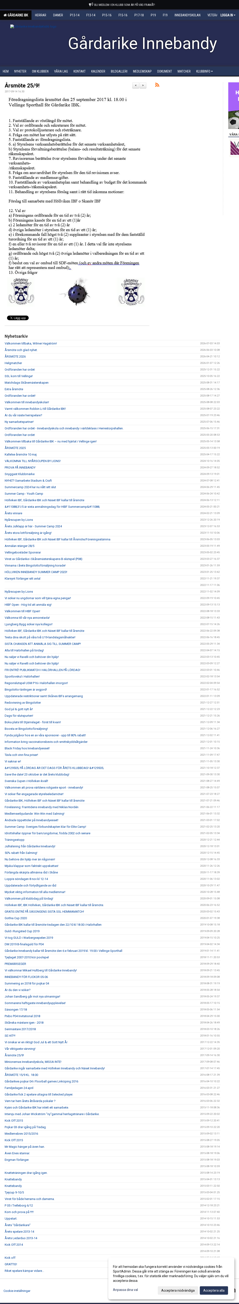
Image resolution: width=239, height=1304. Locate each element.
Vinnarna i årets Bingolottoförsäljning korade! (35, 565)
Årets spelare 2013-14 (19, 1231)
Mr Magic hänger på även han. (25, 1146)
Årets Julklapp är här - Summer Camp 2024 (33, 526)
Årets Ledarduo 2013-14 (21, 1238)
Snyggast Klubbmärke (20, 474)
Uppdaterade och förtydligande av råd (30, 885)
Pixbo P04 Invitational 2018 (22, 1016)
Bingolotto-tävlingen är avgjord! (26, 689)
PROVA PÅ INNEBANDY (20, 467)
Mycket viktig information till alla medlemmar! (35, 892)
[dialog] (171, 1278)
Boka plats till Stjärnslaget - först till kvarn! (33, 722)
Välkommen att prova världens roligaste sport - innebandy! (44, 787)
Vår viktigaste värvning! (20, 1048)
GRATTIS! (11, 1264)
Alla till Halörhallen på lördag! (24, 650)
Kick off (10, 1257)
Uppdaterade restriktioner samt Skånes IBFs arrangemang (44, 696)
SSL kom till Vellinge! (19, 376)
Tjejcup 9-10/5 (14, 1192)
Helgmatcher (13, 363)
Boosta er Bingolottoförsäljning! (26, 728)
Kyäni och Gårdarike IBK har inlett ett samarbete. (37, 1107)
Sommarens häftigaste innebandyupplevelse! (35, 1003)
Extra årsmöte (14, 389)
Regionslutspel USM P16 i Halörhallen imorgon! (36, 683)
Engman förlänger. (17, 1159)
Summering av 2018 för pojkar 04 (27, 983)
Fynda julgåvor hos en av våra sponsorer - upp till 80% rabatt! (45, 735)
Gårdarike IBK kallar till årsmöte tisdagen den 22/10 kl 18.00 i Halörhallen (53, 924)
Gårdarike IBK (17, 15)
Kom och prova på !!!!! (19, 1212)
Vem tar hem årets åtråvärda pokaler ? (30, 1101)
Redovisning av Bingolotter (23, 702)
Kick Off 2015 (14, 1120)
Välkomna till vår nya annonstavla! (27, 617)
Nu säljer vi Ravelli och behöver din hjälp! (32, 657)
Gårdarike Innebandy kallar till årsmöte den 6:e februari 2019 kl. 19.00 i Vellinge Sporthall (63, 951)
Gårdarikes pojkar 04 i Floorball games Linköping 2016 (41, 1081)
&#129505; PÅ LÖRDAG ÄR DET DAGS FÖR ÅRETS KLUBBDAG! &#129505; (54, 768)
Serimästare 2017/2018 (20, 1029)
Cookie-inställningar (17, 1291)
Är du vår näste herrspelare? (23, 415)
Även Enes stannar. (17, 1153)
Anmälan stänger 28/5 (19, 546)
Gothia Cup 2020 (16, 918)
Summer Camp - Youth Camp (24, 493)
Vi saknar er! (13, 761)
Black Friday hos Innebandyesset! (27, 748)
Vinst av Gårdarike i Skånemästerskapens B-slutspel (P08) (43, 559)
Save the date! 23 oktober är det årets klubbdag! (37, 774)
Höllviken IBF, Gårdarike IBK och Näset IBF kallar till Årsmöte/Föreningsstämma (57, 539)
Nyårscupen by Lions (19, 520)
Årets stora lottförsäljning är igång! (28, 533)
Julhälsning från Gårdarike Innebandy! (30, 846)
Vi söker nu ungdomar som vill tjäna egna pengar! (38, 598)
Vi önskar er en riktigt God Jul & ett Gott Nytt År (36, 1042)
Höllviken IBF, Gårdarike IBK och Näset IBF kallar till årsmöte (44, 500)
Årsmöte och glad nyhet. (21, 350)
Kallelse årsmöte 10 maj (21, 454)
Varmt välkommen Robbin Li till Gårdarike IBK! (35, 408)
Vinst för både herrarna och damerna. (30, 1199)
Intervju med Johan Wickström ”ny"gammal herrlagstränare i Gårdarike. (52, 1114)
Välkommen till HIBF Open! (22, 611)
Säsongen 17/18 (16, 1009)
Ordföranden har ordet (20, 369)
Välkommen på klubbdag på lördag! (29, 898)
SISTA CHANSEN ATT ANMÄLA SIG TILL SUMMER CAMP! (43, 644)
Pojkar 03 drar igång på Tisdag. (25, 1127)
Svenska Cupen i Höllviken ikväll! (26, 781)
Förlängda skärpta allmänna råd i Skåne (31, 872)
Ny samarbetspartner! (19, 422)
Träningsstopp (15, 840)
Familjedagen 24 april (19, 1088)
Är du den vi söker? (18, 990)
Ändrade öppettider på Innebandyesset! (31, 820)
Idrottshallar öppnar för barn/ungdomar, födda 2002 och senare (47, 833)
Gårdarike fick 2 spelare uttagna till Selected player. (39, 1094)
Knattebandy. (13, 1179)
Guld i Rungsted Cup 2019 (22, 931)
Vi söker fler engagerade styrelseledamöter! (34, 794)
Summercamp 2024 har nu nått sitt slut (30, 487)
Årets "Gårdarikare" (18, 1225)
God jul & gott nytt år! (19, 709)
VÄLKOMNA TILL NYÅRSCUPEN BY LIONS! (33, 461)
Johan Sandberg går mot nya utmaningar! (32, 996)
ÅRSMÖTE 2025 (15, 448)
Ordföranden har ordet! (20, 395)
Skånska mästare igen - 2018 (24, 1022)
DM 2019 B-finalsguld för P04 (24, 944)
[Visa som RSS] (157, 85)
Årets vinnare (13, 513)
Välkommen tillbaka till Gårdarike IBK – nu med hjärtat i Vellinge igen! (51, 441)
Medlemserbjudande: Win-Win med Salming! (34, 813)
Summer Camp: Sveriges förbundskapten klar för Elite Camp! (45, 826)
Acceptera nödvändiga (178, 1290)
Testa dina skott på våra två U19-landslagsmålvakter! (40, 637)
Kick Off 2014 (14, 1244)
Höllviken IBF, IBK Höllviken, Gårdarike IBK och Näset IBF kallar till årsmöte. (54, 905)
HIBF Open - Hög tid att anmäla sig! (28, 604)
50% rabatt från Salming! (21, 853)
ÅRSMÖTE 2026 (15, 356)
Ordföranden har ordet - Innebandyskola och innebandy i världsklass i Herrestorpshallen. (64, 428)
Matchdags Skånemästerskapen (27, 382)
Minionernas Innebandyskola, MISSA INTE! (33, 1062)
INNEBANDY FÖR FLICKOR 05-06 (26, 977)
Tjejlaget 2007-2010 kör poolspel (27, 957)
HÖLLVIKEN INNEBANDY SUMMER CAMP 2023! (36, 572)
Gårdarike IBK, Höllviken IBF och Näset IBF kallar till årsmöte (44, 800)
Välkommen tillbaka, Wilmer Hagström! (31, 343)
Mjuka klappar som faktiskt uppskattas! (31, 866)
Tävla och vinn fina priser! (21, 755)
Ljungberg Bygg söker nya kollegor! (29, 624)
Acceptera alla (214, 1290)
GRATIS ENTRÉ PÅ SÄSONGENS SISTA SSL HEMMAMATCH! (44, 911)
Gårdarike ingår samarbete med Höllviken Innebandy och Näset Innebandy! (55, 1068)
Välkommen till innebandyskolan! (27, 402)
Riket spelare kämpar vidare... (24, 1271)
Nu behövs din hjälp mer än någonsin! (30, 859)
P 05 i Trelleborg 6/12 (19, 1205)
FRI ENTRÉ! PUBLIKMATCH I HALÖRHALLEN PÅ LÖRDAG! (42, 670)
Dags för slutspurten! (19, 715)
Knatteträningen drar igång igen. (26, 1173)
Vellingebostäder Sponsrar (23, 552)
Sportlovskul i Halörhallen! (22, 676)
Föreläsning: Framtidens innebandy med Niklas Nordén (41, 807)
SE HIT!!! (10, 1035)
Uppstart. (11, 1218)
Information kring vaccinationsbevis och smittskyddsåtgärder (46, 742)
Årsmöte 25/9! (22, 86)
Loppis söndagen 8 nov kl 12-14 (26, 879)
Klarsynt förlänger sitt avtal (22, 578)
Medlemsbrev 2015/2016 (21, 1133)
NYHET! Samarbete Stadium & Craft (28, 480)
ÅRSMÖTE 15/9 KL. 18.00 (21, 1075)
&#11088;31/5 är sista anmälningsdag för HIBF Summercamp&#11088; (52, 506)
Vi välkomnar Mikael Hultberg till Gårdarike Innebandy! (41, 970)
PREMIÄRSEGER (15, 964)
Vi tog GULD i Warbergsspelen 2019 (29, 937)
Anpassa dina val (125, 1290)
